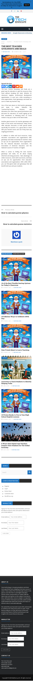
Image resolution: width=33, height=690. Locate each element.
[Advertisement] (16, 185)
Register (7, 486)
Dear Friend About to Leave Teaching (15, 350)
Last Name (4, 528)
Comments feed (9, 493)
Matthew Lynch (6, 51)
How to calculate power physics (15, 213)
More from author (18, 254)
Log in (6, 488)
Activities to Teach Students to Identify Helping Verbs (16, 382)
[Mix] (21, 86)
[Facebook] (3, 86)
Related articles (7, 254)
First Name (4, 522)
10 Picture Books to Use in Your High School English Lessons (15, 416)
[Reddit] (17, 86)
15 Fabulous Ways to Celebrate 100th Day (15, 317)
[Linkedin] (10, 86)
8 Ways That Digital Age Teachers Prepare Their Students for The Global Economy (15, 445)
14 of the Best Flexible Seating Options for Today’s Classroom (16, 284)
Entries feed (8, 491)
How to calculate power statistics (17, 224)
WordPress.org (9, 496)
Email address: (5, 517)
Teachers (4, 39)
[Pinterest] (13, 86)
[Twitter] (6, 86)
